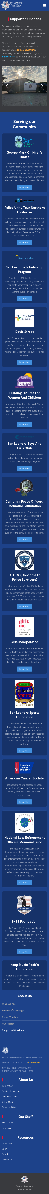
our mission (8, 1023)
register (6, 1154)
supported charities (13, 1030)
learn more (24, 187)
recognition (7, 1128)
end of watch (8, 1122)
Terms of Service (24, 1186)
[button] (44, 5)
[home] (12, 5)
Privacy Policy (24, 1189)
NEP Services (34, 1062)
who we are (9, 1003)
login (4, 1149)
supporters (7, 1143)
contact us (7, 1159)
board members (10, 1017)
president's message (13, 1010)
